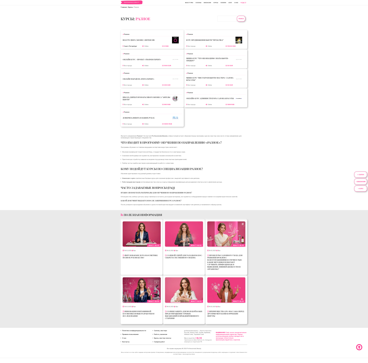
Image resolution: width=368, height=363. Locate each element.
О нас (236, 2)
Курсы (216, 2)
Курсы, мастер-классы (162, 338)
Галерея (223, 2)
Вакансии (207, 2)
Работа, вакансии (160, 334)
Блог (230, 2)
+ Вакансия (360, 181)
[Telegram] (201, 338)
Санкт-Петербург (130, 46)
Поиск (241, 18)
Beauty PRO (189, 2)
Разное (126, 34)
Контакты (125, 342)
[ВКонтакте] (197, 338)
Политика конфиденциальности (134, 330)
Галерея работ (159, 342)
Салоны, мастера (160, 330)
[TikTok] (199, 338)
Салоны (198, 2)
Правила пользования (130, 334)
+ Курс (360, 188)
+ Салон (360, 174)
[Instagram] (196, 338)
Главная (124, 7)
